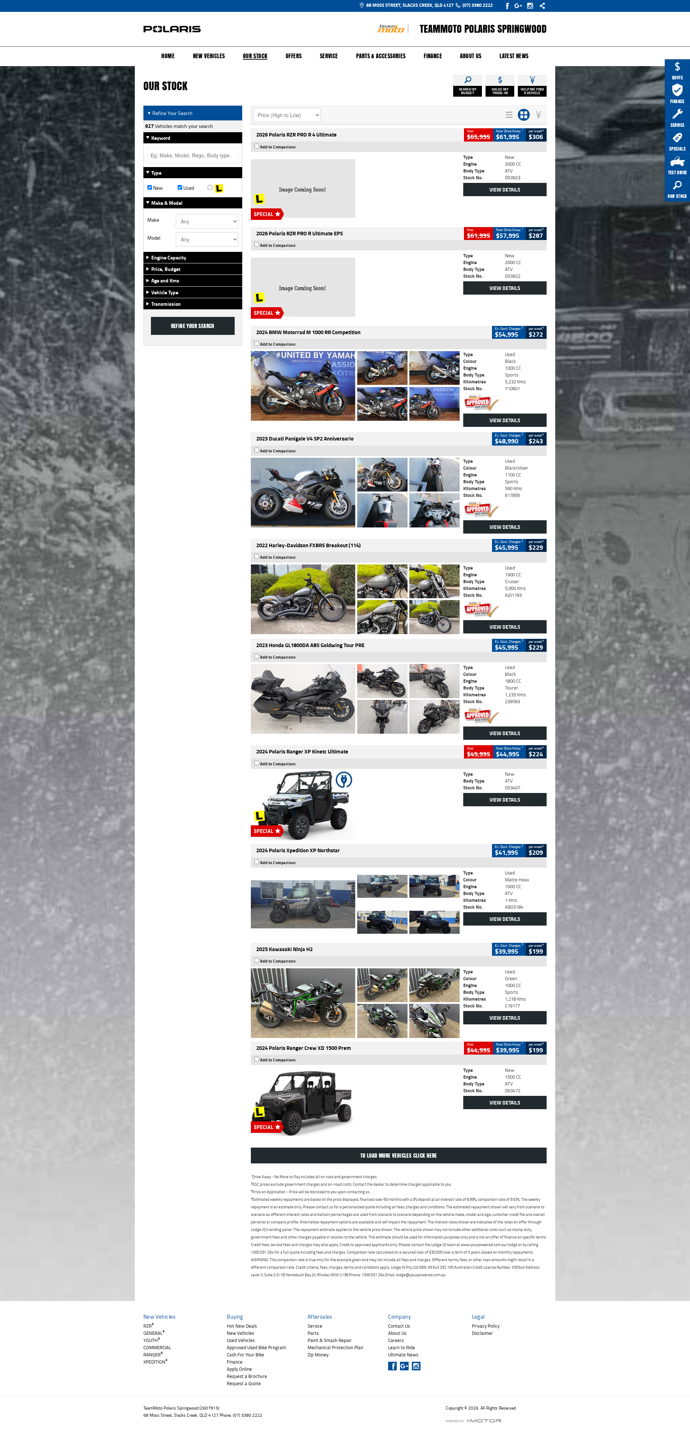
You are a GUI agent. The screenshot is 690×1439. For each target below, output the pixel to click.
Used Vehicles (241, 1340)
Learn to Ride (401, 1347)
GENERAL (154, 1333)
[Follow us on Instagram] (532, 5)
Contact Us (399, 1325)
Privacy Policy (486, 1325)
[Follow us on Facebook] (508, 5)
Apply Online (239, 1369)
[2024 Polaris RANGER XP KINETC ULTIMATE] (355, 805)
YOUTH (151, 1340)
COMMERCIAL (157, 1347)
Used (188, 188)
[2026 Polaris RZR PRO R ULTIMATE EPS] (355, 287)
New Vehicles (209, 56)
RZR (148, 1325)
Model (153, 238)
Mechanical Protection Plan (335, 1347)
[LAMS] (223, 188)
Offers (294, 56)
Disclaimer (482, 1333)
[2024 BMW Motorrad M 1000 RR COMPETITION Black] (355, 386)
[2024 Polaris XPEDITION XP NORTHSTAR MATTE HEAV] (355, 904)
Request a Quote (244, 1383)
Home (168, 56)
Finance (433, 56)
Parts (313, 1333)
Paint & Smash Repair (330, 1340)
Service (329, 56)
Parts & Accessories (381, 56)
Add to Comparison (278, 147)
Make (153, 220)
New (157, 188)
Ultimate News (403, 1354)
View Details (504, 189)
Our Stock (255, 56)
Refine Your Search (170, 113)
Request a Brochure (247, 1376)
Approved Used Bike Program (256, 1347)
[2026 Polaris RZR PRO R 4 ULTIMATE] (355, 188)
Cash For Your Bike (245, 1354)
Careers (396, 1340)
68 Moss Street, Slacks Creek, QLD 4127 (410, 5)
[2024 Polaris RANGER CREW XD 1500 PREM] (355, 1101)
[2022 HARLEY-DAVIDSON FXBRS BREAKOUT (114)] (355, 599)
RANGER (153, 1354)
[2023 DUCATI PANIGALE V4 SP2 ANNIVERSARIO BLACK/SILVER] (355, 492)
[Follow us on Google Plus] (520, 5)
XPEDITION (155, 1361)
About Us (470, 56)
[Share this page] (540, 5)
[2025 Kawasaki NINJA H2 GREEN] (355, 1003)
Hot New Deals (242, 1325)
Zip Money (318, 1354)
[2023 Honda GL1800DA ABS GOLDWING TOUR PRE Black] (355, 699)
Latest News (514, 56)
